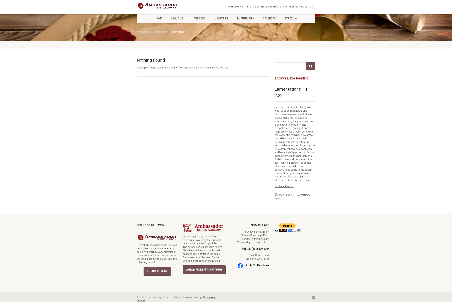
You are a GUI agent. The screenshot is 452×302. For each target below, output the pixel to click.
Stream (290, 18)
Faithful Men (245, 18)
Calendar (269, 18)
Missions (200, 18)
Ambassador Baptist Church (152, 31)
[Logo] (165, 6)
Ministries (221, 18)
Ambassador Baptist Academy (204, 269)
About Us (177, 18)
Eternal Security (157, 271)
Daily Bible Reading (265, 6)
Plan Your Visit (238, 6)
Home (158, 18)
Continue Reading (284, 186)
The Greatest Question (298, 6)
